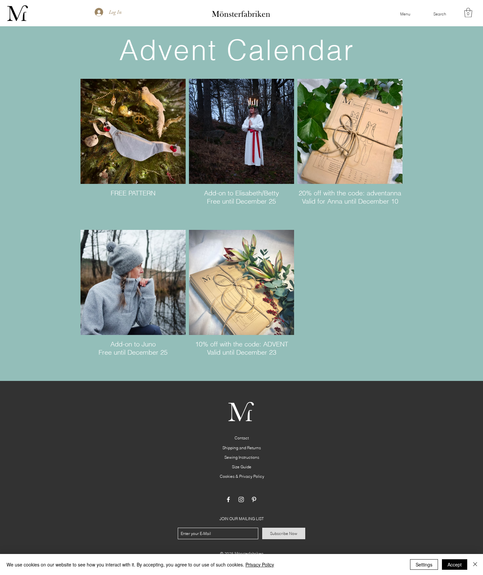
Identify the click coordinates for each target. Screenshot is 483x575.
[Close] (475, 564)
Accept (455, 564)
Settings (424, 564)
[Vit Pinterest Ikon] (254, 499)
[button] (405, 14)
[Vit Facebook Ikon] (228, 499)
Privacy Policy (259, 564)
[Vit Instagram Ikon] (241, 499)
